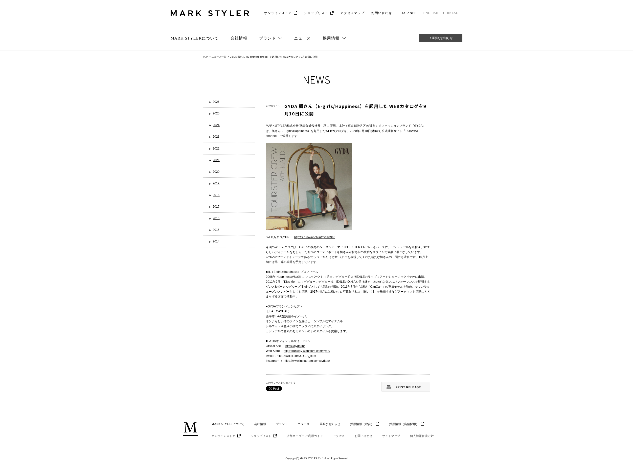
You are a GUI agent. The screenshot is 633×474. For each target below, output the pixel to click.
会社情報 (238, 38)
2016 (216, 218)
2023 (216, 136)
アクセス (339, 436)
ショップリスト (316, 13)
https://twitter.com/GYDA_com (296, 356)
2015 (216, 230)
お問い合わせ (381, 13)
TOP (205, 56)
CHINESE (450, 13)
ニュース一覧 (218, 56)
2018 (216, 195)
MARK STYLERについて (195, 38)
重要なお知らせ (329, 424)
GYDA (418, 126)
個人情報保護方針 (422, 436)
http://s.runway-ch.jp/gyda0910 (314, 237)
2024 (216, 125)
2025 (216, 113)
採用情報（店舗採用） (404, 424)
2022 (216, 148)
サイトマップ (391, 436)
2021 (216, 160)
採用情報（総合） (362, 424)
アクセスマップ (352, 13)
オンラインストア (278, 13)
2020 (216, 171)
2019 (216, 183)
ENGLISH (430, 13)
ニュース (302, 38)
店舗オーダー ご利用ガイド (305, 436)
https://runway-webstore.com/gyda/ (307, 351)
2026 (216, 102)
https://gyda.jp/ (295, 346)
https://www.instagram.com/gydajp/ (307, 361)
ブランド (282, 424)
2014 (216, 241)
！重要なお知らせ (441, 38)
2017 (216, 206)
